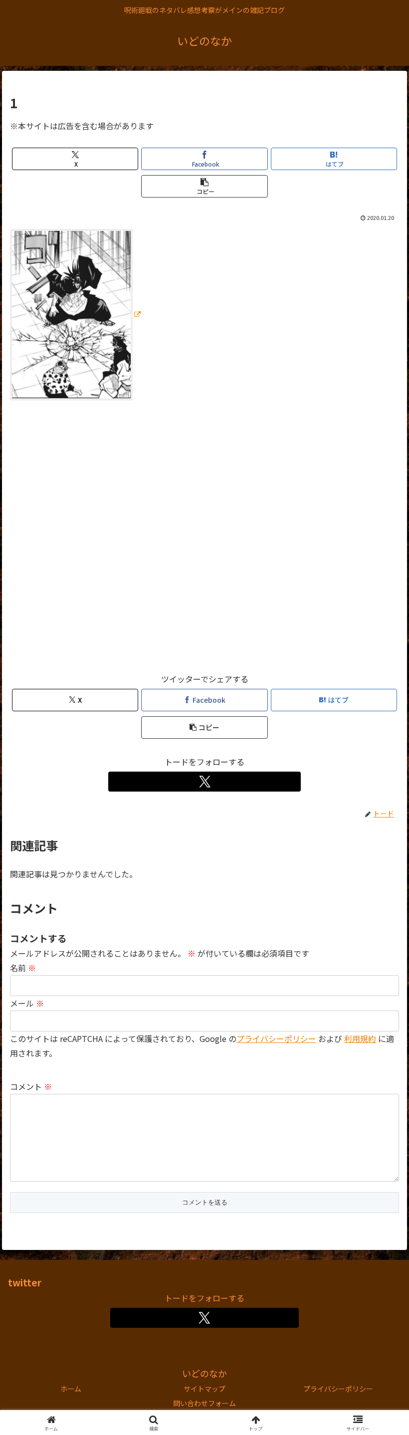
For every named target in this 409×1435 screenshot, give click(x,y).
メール (27, 1003)
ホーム (70, 1389)
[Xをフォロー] (204, 782)
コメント (31, 1086)
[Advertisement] (204, 541)
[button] (204, 186)
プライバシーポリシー (276, 1038)
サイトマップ (204, 1389)
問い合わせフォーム (204, 1403)
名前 (23, 968)
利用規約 (360, 1038)
